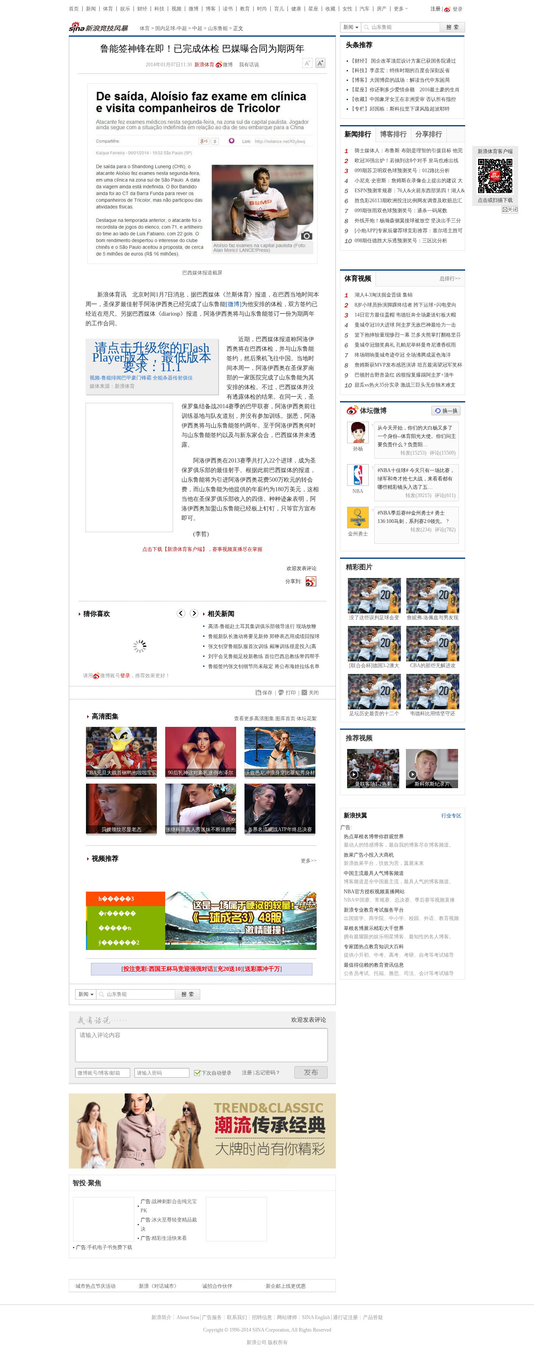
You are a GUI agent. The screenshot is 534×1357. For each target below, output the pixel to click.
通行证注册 (345, 1317)
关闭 (509, 210)
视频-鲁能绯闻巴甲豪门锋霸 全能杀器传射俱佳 (141, 378)
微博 (194, 9)
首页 (74, 9)
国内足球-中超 (171, 28)
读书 (228, 9)
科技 (159, 9)
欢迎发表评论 (302, 568)
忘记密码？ (267, 1073)
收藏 (330, 9)
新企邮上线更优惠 (286, 1286)
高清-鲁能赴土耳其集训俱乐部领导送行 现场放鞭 (262, 626)
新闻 (91, 9)
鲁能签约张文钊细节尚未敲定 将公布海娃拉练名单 (264, 666)
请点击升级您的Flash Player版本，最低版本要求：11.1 (152, 357)
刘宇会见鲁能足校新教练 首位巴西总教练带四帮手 (264, 656)
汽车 (365, 9)
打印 (291, 693)
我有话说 (249, 65)
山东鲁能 (218, 28)
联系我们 (237, 1317)
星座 (313, 9)
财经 (142, 9)
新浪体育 (204, 65)
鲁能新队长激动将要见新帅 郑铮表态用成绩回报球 (264, 636)
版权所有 (278, 1342)
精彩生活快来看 (169, 1238)
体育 (108, 9)
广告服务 (212, 1317)
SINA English (316, 1317)
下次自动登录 (217, 1073)
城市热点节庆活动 (96, 1286)
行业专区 (451, 816)
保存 (267, 693)
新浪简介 (161, 1317)
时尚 (262, 9)
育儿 (279, 9)
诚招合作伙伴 (217, 1286)
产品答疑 (373, 1317)
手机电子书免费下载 (109, 1247)
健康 (296, 9)
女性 (348, 9)
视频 (176, 9)
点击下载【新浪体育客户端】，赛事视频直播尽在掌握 (202, 549)
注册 (436, 9)
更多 (399, 9)
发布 (311, 1072)
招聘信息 (262, 1317)
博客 (211, 9)
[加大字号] (320, 63)
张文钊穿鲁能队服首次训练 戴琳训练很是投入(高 (262, 646)
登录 (125, 675)
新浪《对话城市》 (159, 1286)
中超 (197, 28)
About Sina (187, 1317)
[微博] (234, 304)
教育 (245, 9)
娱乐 (125, 9)
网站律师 (287, 1317)
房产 (382, 9)
